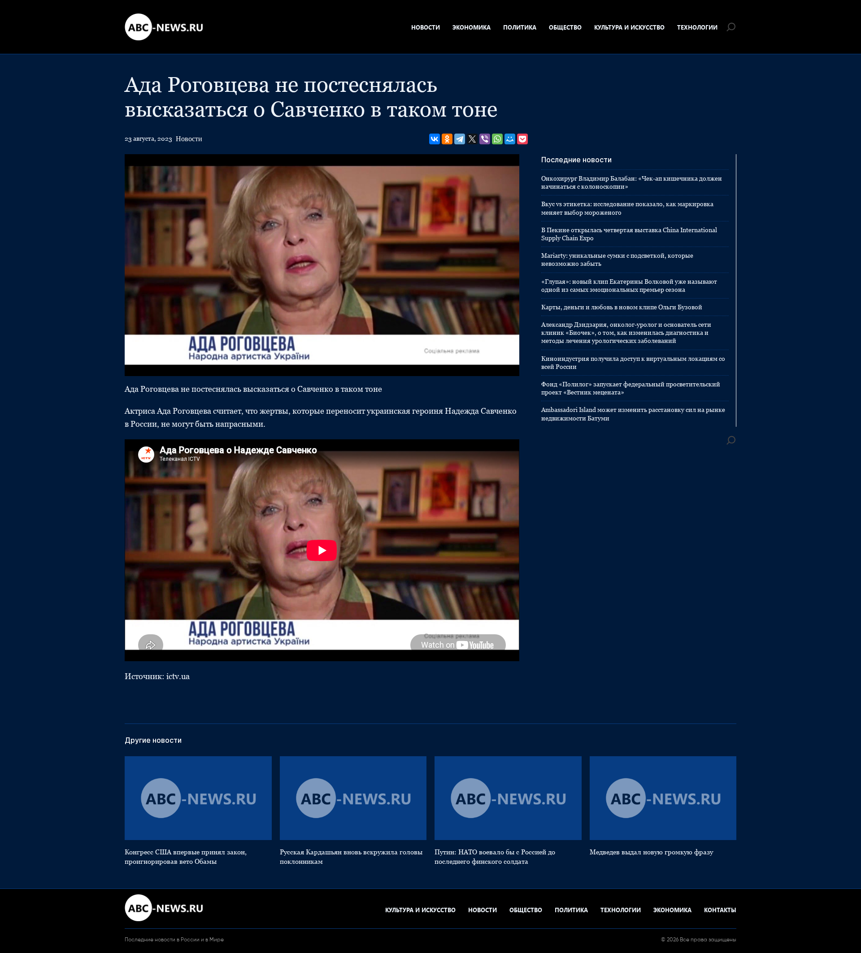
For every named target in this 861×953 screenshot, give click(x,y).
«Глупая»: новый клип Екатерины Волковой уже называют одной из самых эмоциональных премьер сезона (629, 285)
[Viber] (484, 139)
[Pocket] (522, 139)
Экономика (471, 27)
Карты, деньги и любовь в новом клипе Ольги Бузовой (621, 307)
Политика (519, 27)
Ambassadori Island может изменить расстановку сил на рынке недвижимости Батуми (633, 413)
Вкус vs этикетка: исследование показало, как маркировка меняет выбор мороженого (627, 208)
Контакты (720, 910)
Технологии (697, 27)
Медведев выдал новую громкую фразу (651, 852)
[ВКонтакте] (434, 139)
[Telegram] (459, 139)
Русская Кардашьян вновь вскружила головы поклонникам (351, 856)
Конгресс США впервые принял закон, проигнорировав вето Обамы (186, 856)
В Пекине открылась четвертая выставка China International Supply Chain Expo (629, 234)
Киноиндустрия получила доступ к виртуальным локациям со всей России (633, 362)
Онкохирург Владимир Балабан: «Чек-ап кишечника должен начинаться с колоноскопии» (631, 182)
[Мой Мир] (509, 139)
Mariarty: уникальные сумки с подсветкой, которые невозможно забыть (617, 259)
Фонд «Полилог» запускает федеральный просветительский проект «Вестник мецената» (630, 388)
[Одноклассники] (447, 139)
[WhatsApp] (497, 139)
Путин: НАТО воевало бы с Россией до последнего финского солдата (495, 856)
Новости (425, 27)
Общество (565, 27)
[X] (472, 139)
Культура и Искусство (629, 27)
